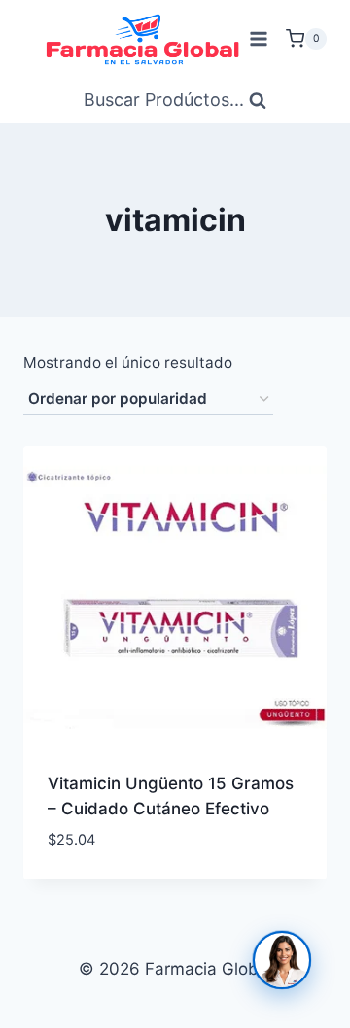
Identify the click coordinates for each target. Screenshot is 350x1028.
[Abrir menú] (258, 38)
